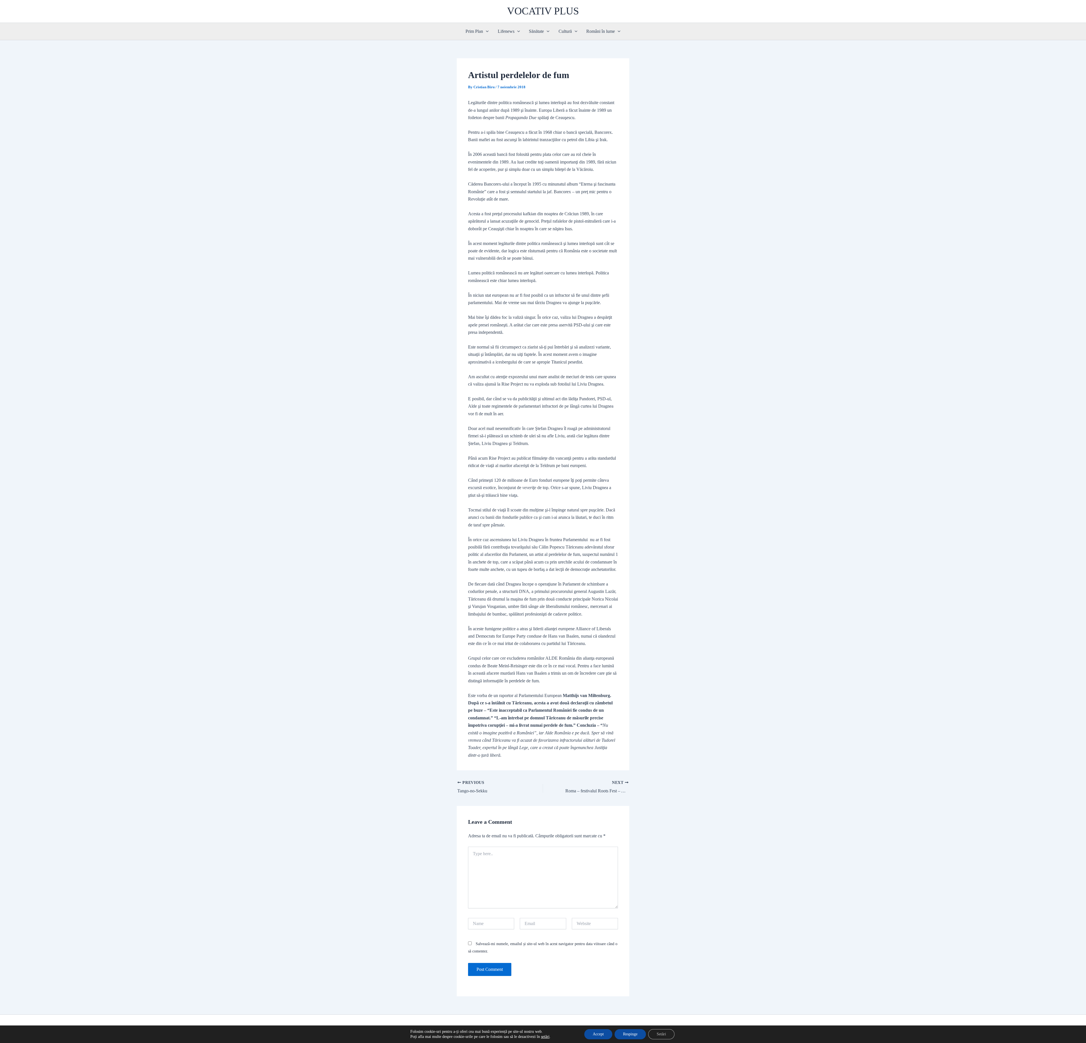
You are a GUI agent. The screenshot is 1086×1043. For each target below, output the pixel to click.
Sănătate (536, 31)
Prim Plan (474, 31)
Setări (661, 1034)
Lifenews (506, 31)
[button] (486, 31)
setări (545, 1037)
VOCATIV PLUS (543, 11)
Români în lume (600, 31)
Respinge (630, 1034)
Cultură (565, 31)
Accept (598, 1034)
